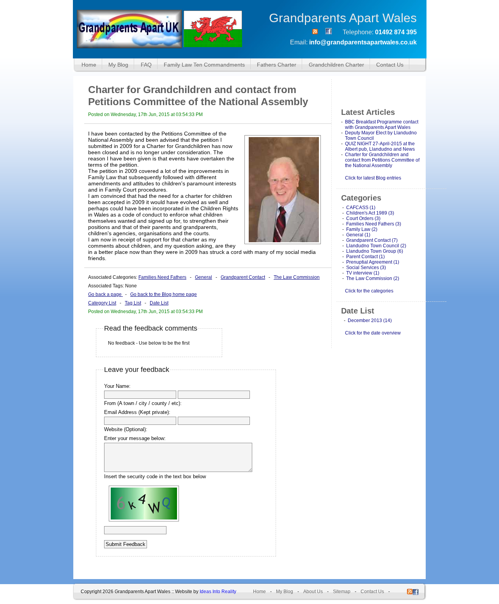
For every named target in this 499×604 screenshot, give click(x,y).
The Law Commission (297, 277)
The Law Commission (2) (372, 278)
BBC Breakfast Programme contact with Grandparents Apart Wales (381, 124)
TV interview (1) (362, 273)
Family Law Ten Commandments (204, 65)
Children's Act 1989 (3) (370, 213)
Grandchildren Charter (336, 65)
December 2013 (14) (370, 320)
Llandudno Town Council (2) (376, 245)
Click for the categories (369, 291)
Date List (159, 303)
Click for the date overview (373, 333)
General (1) (358, 235)
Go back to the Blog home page (163, 294)
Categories (361, 198)
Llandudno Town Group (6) (374, 251)
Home (88, 65)
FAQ (146, 65)
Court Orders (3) (363, 218)
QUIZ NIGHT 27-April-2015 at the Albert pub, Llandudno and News (380, 146)
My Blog (118, 65)
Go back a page (105, 294)
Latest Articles (368, 112)
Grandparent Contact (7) (372, 240)
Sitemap (341, 591)
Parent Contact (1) (365, 256)
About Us (313, 591)
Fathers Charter (276, 65)
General (203, 277)
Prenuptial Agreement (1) (372, 262)
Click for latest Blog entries (373, 178)
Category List (102, 303)
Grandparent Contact (243, 277)
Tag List (133, 303)
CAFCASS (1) (360, 207)
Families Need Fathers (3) (373, 224)
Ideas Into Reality (218, 591)
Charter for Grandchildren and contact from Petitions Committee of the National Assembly (382, 160)
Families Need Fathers (162, 277)
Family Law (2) (361, 229)
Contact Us (389, 65)
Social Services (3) (366, 267)
